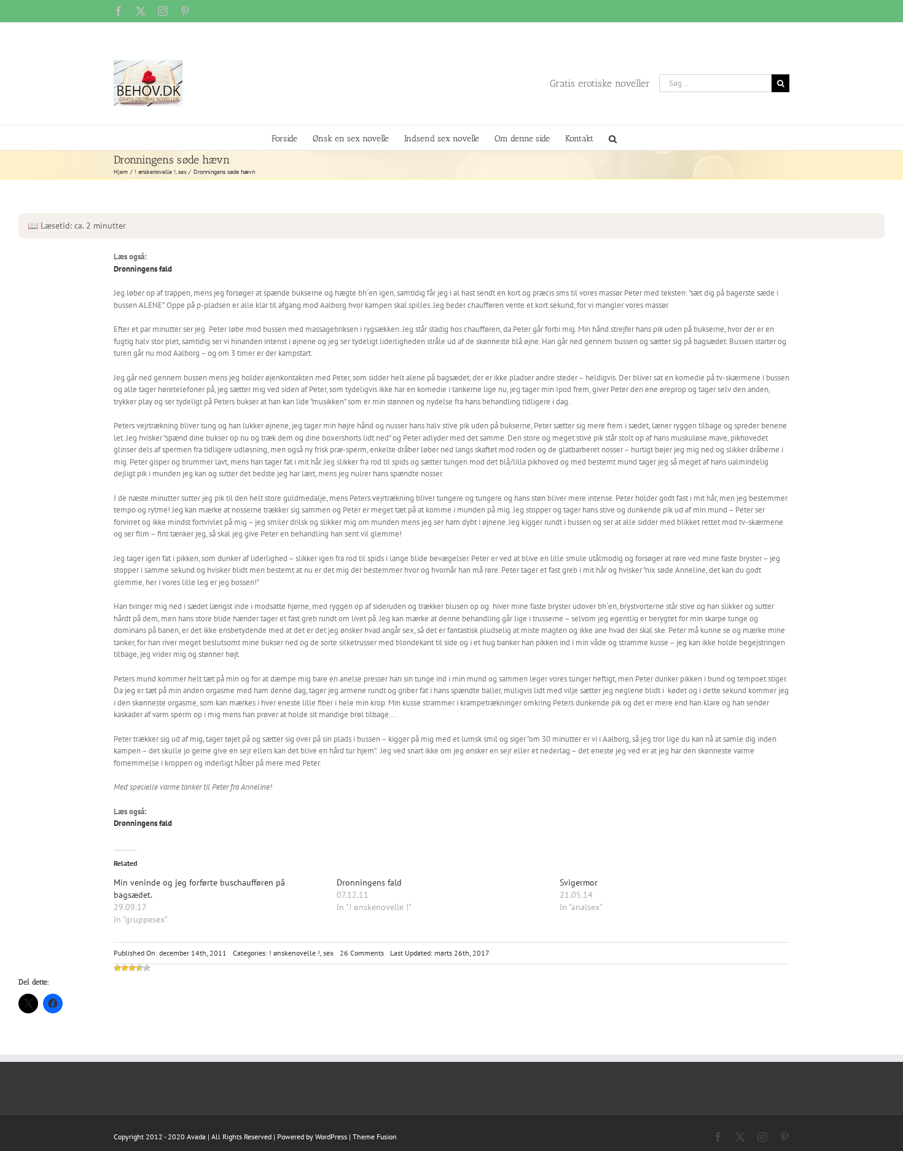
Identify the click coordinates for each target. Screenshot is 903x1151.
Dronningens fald (143, 269)
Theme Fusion (375, 1136)
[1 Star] (117, 968)
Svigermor (579, 882)
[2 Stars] (124, 968)
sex (328, 952)
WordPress (331, 1136)
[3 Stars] (132, 968)
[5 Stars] (146, 968)
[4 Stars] (139, 968)
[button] (613, 137)
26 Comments (362, 952)
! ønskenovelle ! (294, 952)
